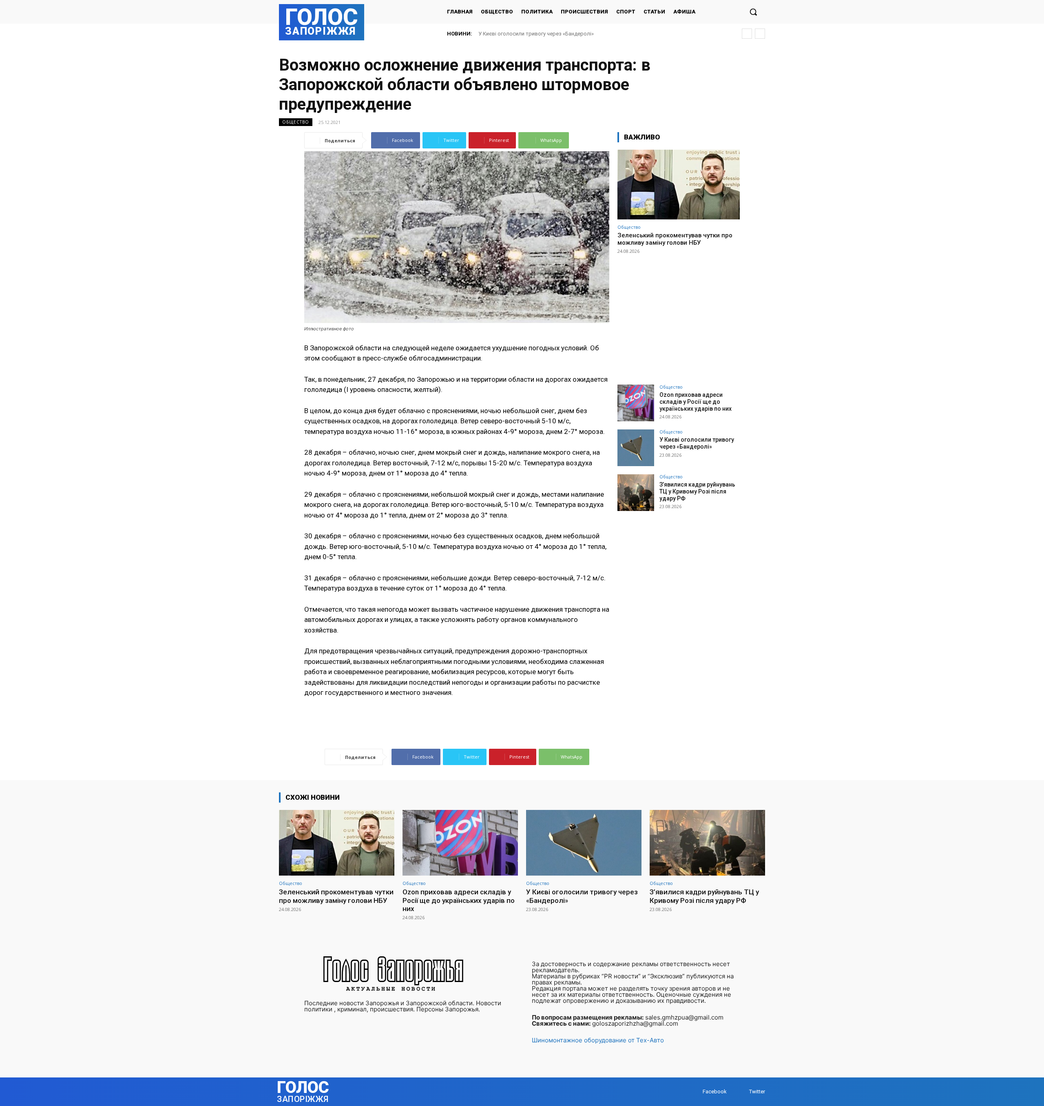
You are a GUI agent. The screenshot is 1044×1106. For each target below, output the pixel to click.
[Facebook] (695, 1092)
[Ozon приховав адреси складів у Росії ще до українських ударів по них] (635, 403)
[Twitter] (741, 1092)
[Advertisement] (678, 316)
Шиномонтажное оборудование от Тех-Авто (598, 1040)
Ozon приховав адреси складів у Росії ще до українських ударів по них (695, 402)
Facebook (715, 1091)
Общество (295, 122)
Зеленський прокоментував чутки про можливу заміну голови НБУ (674, 239)
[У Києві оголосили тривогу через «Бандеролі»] (635, 447)
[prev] (747, 34)
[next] (760, 34)
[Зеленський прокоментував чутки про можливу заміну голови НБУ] (678, 184)
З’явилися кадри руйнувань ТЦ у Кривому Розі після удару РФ (558, 34)
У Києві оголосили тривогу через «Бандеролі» (696, 443)
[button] (753, 12)
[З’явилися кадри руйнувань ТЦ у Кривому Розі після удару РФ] (635, 492)
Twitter (757, 1091)
